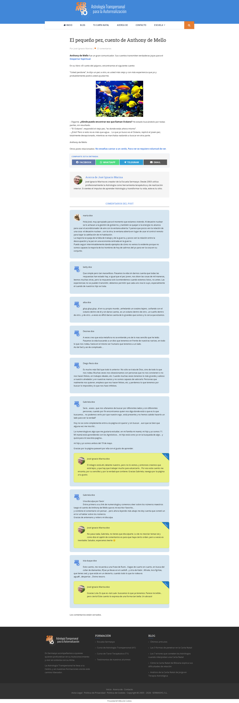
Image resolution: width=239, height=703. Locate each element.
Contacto (128, 689)
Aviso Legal (77, 692)
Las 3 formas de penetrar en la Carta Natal (171, 647)
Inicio (109, 689)
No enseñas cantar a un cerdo (111, 148)
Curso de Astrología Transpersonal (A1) (116, 647)
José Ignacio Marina (96, 458)
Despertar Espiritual (80, 58)
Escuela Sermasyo (106, 641)
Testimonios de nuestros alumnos (113, 659)
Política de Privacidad (94, 692)
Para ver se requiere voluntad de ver (147, 148)
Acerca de (118, 689)
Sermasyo (102, 10)
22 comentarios (104, 48)
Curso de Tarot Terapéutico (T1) (113, 653)
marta (86, 215)
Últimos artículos (158, 641)
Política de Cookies (116, 692)
